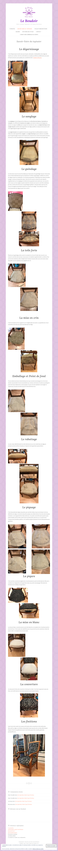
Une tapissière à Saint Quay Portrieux (25, 795)
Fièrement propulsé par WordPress (29, 841)
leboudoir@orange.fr (12, 832)
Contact (38, 31)
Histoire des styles (28, 31)
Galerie (18, 31)
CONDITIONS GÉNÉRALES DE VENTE (29, 34)
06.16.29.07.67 (11, 831)
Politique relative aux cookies (37, 848)
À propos (12, 28)
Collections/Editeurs (40, 28)
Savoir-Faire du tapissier (24, 28)
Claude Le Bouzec (37, 57)
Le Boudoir (29, 21)
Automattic (35, 843)
